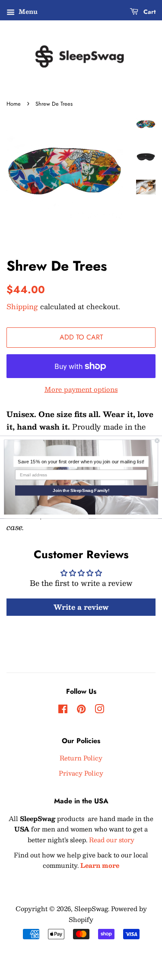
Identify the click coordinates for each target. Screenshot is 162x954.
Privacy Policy (81, 773)
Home (13, 104)
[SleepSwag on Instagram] (99, 710)
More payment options (81, 389)
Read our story (111, 839)
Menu (27, 11)
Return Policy (81, 758)
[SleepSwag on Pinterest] (81, 710)
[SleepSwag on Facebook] (63, 710)
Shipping (22, 306)
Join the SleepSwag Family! (81, 490)
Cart (149, 11)
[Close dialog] (157, 440)
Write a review (81, 607)
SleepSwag (91, 908)
